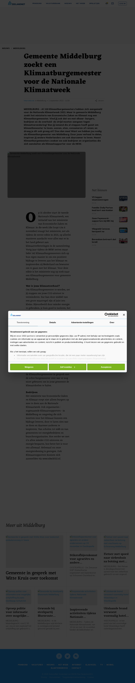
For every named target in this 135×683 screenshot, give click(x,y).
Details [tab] (52, 322)
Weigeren (29, 367)
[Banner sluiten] (124, 315)
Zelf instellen (66, 367)
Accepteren (106, 367)
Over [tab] (112, 322)
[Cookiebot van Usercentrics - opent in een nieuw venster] (106, 315)
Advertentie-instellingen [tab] (82, 322)
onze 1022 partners (25, 336)
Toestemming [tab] (23, 322)
